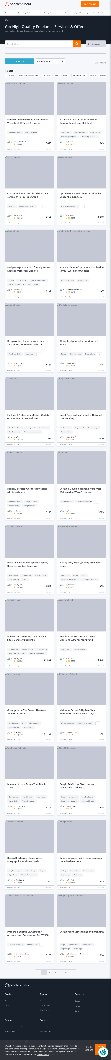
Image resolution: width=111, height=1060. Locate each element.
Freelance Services (47, 1027)
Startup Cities (10, 1031)
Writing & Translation (52, 13)
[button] (103, 4)
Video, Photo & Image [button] (98, 75)
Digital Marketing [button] (79, 75)
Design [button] (65, 75)
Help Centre (44, 1010)
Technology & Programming (28, 13)
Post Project (90, 4)
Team (7, 1005)
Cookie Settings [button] (89, 1048)
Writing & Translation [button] (51, 75)
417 (67, 972)
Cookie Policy (43, 1054)
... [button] (41, 132)
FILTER (21, 61)
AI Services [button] (10, 75)
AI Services (9, 13)
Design (67, 13)
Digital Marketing (81, 13)
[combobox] (37, 43)
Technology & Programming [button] (28, 75)
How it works (44, 1001)
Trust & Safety (45, 1005)
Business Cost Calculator (14, 1027)
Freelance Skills (45, 1031)
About (7, 1001)
